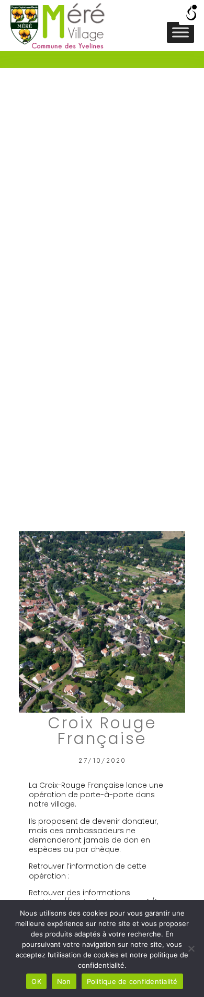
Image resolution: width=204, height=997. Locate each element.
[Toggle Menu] (180, 32)
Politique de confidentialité (132, 981)
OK (36, 981)
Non (64, 981)
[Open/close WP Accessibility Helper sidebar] (191, 12)
